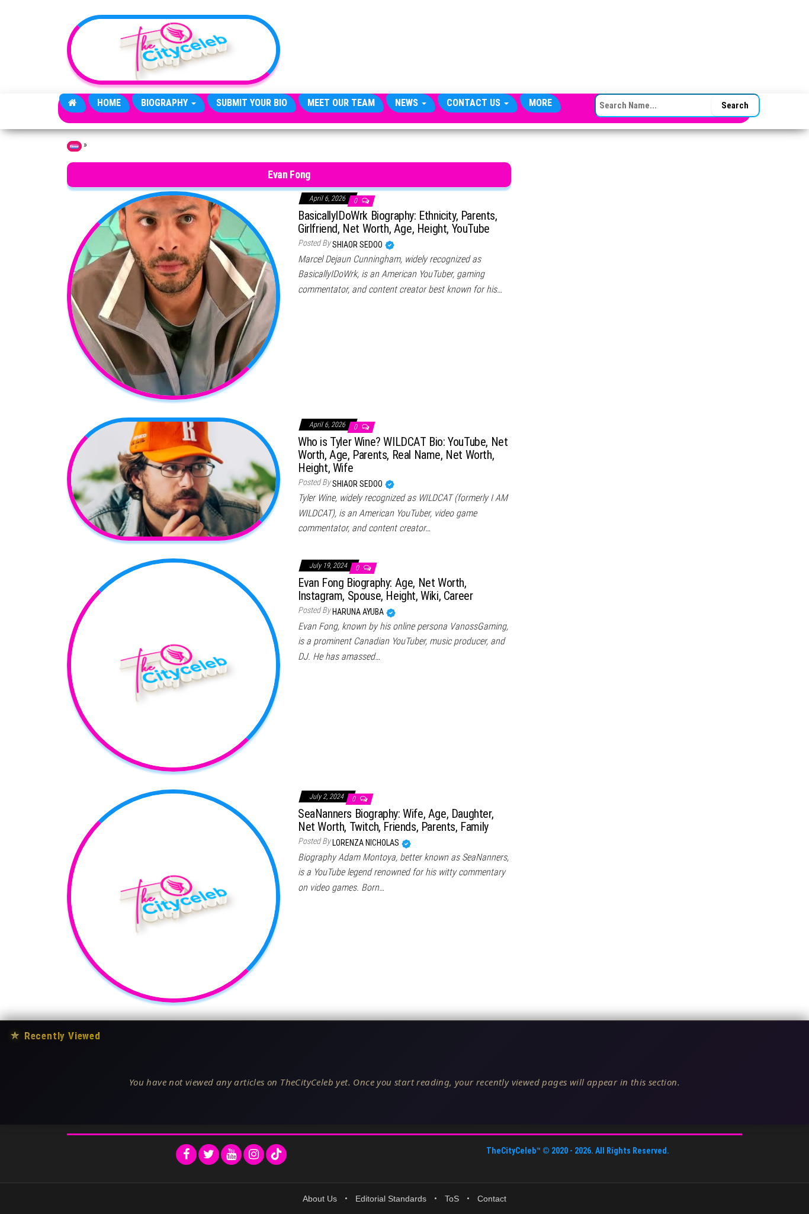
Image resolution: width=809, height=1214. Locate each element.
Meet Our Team (341, 102)
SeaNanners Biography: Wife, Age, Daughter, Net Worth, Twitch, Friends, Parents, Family (395, 820)
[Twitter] (208, 1154)
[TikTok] (276, 1154)
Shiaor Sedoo (358, 244)
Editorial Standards (390, 1198)
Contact (491, 1198)
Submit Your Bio (251, 102)
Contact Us (475, 102)
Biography (165, 102)
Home (109, 102)
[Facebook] (186, 1154)
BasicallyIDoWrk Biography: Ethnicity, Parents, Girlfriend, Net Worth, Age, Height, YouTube (397, 222)
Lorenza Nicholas (366, 842)
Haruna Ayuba (359, 611)
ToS (452, 1198)
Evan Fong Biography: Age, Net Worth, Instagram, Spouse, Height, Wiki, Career (385, 589)
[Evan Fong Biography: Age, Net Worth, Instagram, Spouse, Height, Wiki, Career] (173, 664)
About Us (320, 1198)
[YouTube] (231, 1154)
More (540, 102)
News (407, 102)
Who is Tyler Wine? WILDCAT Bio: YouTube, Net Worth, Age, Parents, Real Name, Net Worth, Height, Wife (403, 455)
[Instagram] (253, 1154)
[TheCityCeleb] (72, 103)
